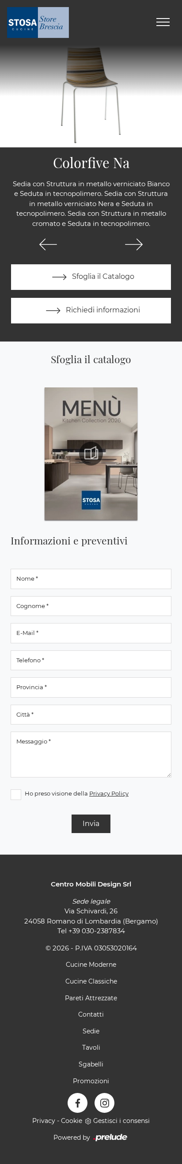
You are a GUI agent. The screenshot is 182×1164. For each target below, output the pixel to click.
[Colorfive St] (133, 244)
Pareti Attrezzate (91, 998)
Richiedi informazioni (102, 310)
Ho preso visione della (77, 793)
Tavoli (91, 1047)
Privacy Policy (109, 793)
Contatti (91, 1014)
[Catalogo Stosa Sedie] (91, 453)
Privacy (43, 1121)
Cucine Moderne (91, 965)
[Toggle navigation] (163, 22)
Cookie (71, 1121)
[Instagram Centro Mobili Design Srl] (104, 1103)
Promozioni (91, 1081)
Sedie (91, 1031)
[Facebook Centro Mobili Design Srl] (77, 1103)
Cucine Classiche (91, 981)
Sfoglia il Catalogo (102, 276)
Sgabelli (91, 1064)
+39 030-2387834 (96, 931)
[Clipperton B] (48, 244)
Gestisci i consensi (121, 1121)
